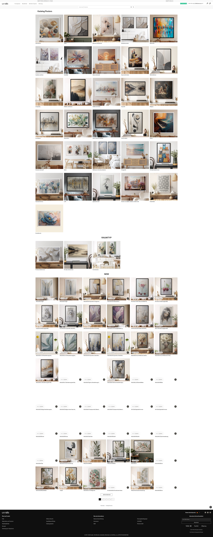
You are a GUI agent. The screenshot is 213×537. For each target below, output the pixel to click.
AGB (95, 523)
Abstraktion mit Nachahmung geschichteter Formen (68, 355)
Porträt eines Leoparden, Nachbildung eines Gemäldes (68, 328)
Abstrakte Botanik (111, 436)
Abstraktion (134, 463)
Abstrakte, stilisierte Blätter (137, 382)
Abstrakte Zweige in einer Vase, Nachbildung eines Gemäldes (68, 409)
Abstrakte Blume (159, 463)
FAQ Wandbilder (5, 523)
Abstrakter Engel (39, 301)
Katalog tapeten (49, 523)
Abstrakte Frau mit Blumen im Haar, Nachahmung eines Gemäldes (163, 355)
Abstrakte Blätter (159, 382)
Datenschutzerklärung (99, 518)
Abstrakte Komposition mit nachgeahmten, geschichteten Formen (92, 328)
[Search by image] (131, 7)
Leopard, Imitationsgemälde (42, 328)
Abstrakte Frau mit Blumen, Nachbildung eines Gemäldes (139, 355)
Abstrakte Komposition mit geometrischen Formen (92, 301)
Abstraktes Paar (39, 463)
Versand (4, 526)
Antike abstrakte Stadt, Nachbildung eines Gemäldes (139, 328)
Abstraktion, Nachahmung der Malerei (44, 382)
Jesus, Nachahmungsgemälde (161, 328)
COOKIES (139, 521)
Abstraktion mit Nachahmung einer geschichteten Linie (44, 355)
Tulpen (61, 490)
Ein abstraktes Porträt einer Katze (114, 490)
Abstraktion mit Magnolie (89, 490)
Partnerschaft (140, 523)
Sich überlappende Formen (137, 409)
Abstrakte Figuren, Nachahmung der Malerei (92, 382)
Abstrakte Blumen (40, 436)
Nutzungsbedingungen (142, 518)
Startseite (103, 505)
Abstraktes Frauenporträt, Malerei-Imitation (92, 409)
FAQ (3, 518)
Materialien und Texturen (7, 521)
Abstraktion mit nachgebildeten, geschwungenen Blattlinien (115, 328)
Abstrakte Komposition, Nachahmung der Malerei (92, 355)
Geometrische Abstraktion (113, 301)
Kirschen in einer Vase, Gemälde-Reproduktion (139, 301)
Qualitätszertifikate (50, 521)
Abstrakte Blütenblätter (41, 490)
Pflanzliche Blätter (88, 463)
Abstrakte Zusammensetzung (161, 436)
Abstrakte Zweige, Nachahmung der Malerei (44, 409)
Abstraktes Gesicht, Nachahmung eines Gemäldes (115, 382)
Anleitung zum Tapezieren (8, 528)
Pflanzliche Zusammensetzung (138, 490)
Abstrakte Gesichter (88, 436)
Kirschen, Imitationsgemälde (161, 301)
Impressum (96, 521)
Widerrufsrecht (49, 518)
